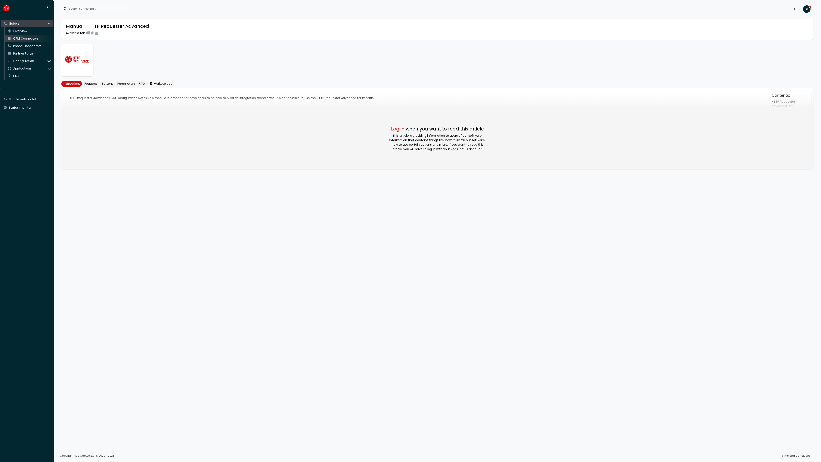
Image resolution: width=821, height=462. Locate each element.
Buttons (107, 83)
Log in (398, 129)
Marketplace (162, 83)
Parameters (126, 83)
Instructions (71, 83)
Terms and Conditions (795, 456)
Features (90, 83)
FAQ (142, 83)
